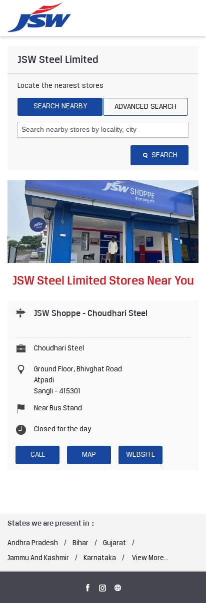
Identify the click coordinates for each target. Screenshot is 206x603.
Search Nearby (60, 106)
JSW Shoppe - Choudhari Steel (91, 313)
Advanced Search (145, 107)
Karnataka (100, 558)
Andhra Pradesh (33, 543)
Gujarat (114, 543)
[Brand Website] (118, 586)
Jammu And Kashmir (38, 558)
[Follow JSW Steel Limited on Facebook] (88, 586)
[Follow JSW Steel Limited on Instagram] (103, 586)
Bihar (80, 543)
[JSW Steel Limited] (45, 17)
